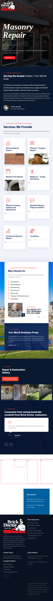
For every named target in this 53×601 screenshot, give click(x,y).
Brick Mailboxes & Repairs (34, 525)
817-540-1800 (34, 310)
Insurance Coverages (8, 566)
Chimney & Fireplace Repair (34, 530)
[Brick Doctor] (8, 5)
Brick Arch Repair (32, 528)
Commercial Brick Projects (34, 535)
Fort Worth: (32, 309)
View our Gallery (9, 379)
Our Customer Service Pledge (10, 556)
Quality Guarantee (8, 564)
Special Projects (32, 538)
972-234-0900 (33, 313)
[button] (2, 392)
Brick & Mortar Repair (33, 522)
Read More (8, 161)
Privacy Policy (7, 569)
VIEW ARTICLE (12, 345)
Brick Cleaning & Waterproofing (35, 533)
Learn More (8, 57)
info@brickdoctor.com (38, 501)
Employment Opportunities (10, 572)
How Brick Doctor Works (15, 558)
